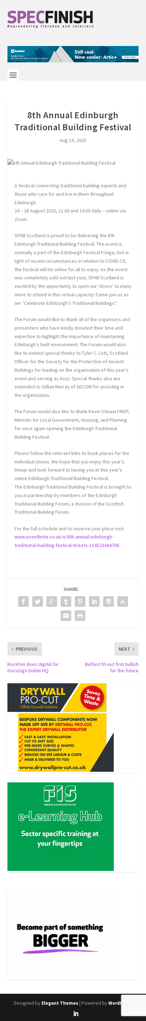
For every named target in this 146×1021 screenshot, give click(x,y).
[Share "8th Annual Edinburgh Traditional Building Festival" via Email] (66, 616)
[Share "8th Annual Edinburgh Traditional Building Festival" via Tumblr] (66, 601)
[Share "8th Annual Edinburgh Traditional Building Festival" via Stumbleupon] (123, 601)
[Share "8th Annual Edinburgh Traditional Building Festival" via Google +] (52, 601)
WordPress (120, 1003)
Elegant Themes (59, 1003)
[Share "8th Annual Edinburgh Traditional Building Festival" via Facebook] (23, 601)
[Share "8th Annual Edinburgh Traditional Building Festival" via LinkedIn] (94, 601)
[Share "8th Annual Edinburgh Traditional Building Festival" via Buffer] (108, 601)
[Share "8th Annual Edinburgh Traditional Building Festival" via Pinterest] (80, 601)
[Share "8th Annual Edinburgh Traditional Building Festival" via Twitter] (37, 601)
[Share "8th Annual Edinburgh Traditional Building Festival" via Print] (80, 616)
